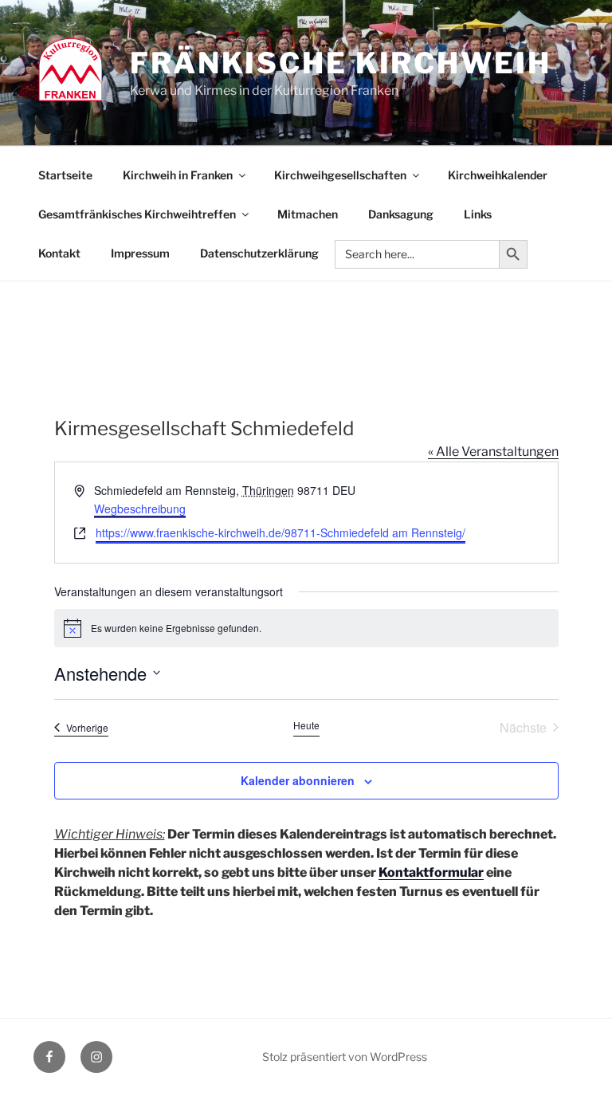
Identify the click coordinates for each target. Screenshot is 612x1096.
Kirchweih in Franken (178, 175)
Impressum (140, 253)
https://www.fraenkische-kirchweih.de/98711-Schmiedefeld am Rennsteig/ (280, 532)
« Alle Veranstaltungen (493, 451)
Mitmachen (307, 214)
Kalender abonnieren (298, 780)
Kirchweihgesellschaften (340, 175)
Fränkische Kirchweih (340, 63)
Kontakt (59, 253)
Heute (306, 725)
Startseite (65, 175)
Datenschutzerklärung (259, 253)
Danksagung (401, 214)
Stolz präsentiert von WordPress (344, 1056)
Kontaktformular (431, 872)
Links (478, 214)
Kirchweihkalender (497, 175)
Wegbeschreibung (140, 509)
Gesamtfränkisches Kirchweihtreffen (137, 214)
